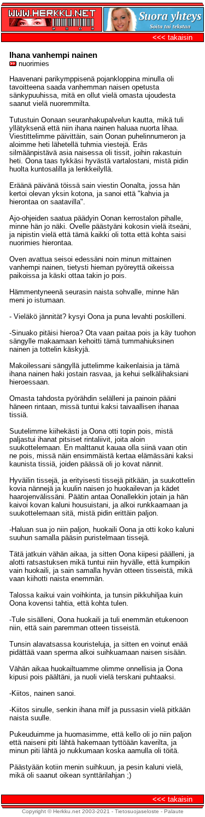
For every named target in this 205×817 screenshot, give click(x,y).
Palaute (174, 811)
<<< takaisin (172, 37)
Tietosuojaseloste (137, 811)
